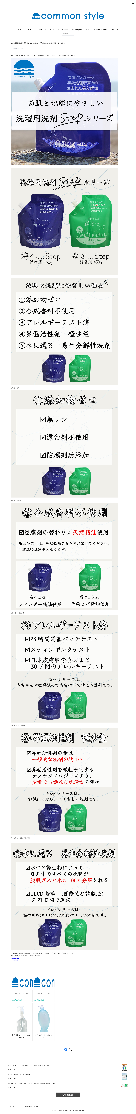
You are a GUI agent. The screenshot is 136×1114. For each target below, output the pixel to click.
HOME (19, 30)
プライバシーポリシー (16, 1106)
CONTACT (115, 30)
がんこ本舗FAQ (77, 30)
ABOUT (28, 30)
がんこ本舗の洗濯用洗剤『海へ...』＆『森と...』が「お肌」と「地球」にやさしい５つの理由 (38, 43)
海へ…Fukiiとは (63, 30)
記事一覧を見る (68, 1095)
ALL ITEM (38, 30)
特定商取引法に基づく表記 (32, 1106)
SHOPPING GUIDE (100, 30)
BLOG (88, 30)
